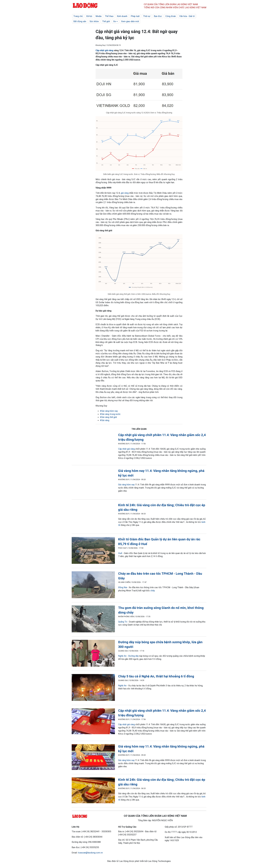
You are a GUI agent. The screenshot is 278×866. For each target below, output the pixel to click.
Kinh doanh (122, 16)
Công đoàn (170, 16)
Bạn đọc (158, 16)
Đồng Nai (122, 587)
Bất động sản (79, 21)
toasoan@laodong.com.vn (90, 852)
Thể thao (109, 16)
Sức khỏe (94, 21)
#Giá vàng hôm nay (109, 411)
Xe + (115, 21)
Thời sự (146, 16)
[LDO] (93, 446)
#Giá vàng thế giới (108, 417)
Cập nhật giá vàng (104, 50)
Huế (120, 553)
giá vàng (125, 193)
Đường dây (133, 656)
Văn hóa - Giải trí (187, 16)
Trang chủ (78, 16)
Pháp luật (135, 16)
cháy (152, 590)
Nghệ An (122, 656)
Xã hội (89, 16)
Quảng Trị (122, 621)
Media (98, 16)
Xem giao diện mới (130, 21)
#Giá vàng (104, 420)
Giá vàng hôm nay (126, 484)
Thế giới (106, 21)
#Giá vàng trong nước (110, 414)
